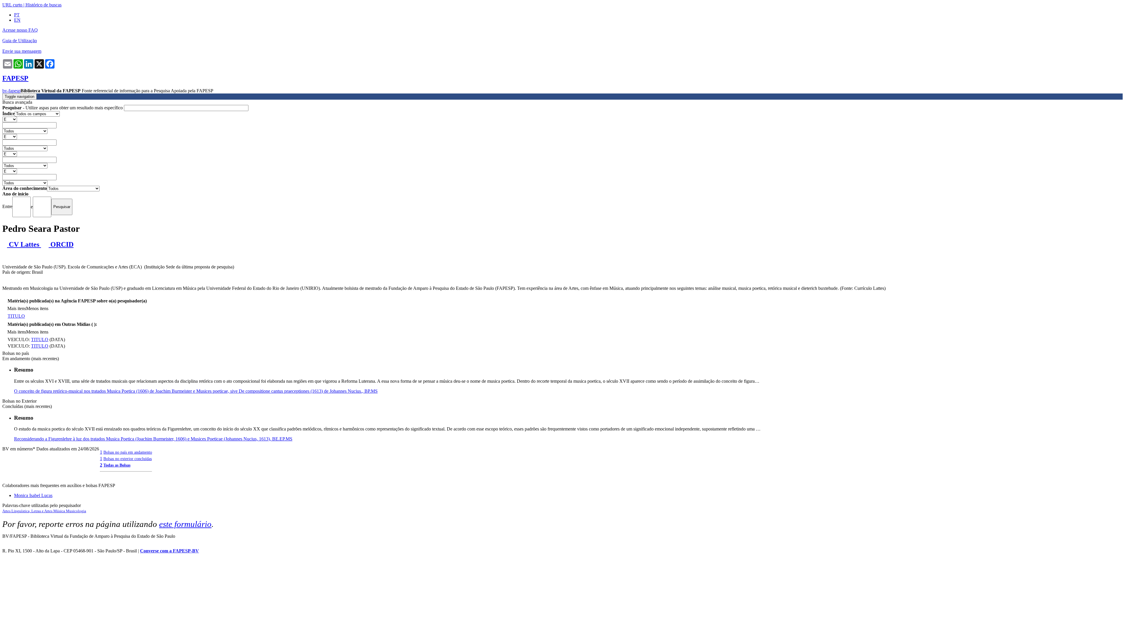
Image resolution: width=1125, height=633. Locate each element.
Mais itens (16, 308)
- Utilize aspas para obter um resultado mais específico (63, 107)
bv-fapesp (11, 90)
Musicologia (76, 511)
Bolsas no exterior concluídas (127, 458)
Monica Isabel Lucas (33, 495)
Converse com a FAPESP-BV (169, 550)
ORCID (61, 244)
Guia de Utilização (19, 40)
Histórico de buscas (43, 4)
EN (17, 20)
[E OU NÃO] (9, 119)
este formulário (185, 524)
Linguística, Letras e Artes (32, 511)
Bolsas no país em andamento (127, 452)
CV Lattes (24, 244)
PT (17, 14)
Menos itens (37, 308)
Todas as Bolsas (116, 465)
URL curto (12, 4)
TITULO (16, 316)
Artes (6, 511)
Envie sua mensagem (21, 51)
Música (59, 511)
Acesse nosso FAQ (20, 30)
